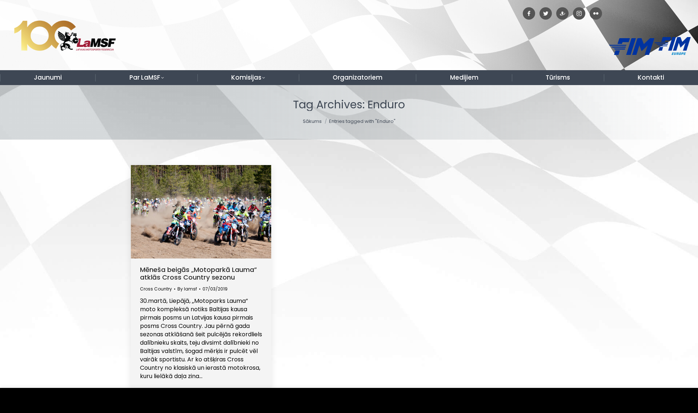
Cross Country (156, 289)
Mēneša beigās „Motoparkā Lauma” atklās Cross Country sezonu (198, 273)
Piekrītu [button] (676, 400)
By (187, 289)
